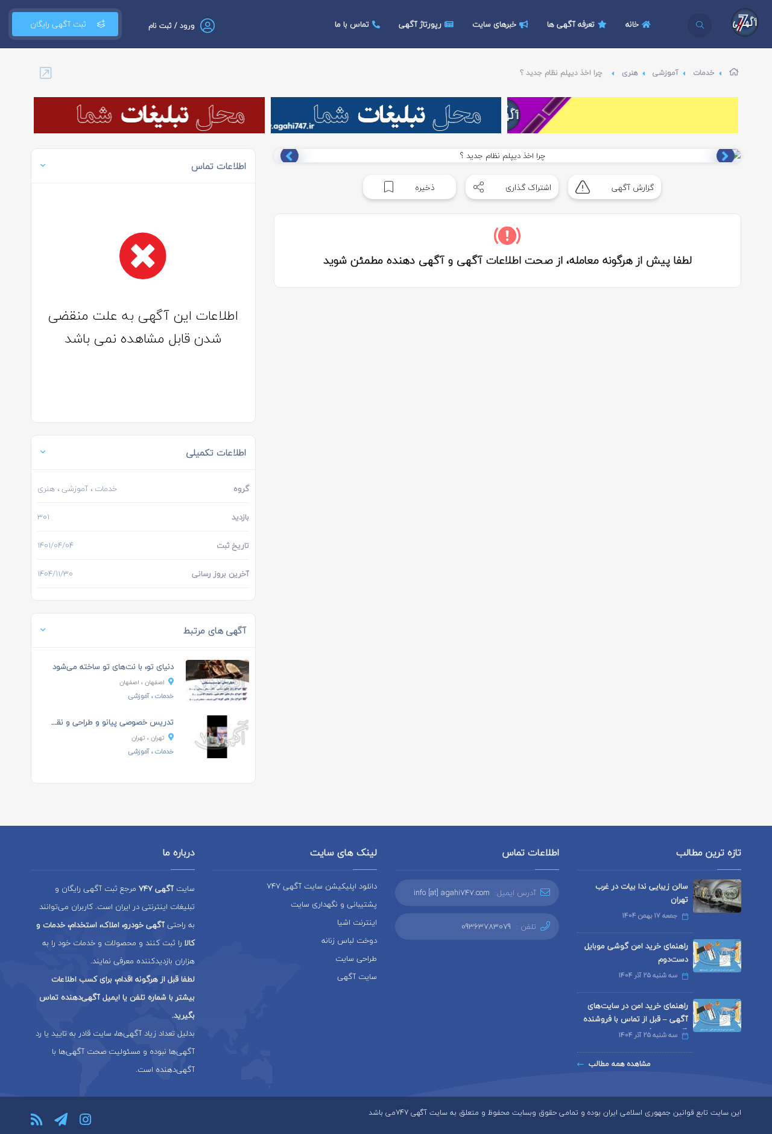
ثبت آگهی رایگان (58, 24)
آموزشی (666, 72)
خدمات (704, 72)
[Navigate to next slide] (289, 156)
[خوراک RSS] (36, 1119)
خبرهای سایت (494, 24)
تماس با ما (352, 24)
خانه (632, 24)
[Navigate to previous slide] (726, 156)
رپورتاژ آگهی (420, 24)
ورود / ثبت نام (171, 25)
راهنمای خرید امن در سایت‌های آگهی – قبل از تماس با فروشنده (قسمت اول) (635, 1019)
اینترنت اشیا (357, 922)
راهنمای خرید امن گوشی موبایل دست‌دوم (636, 952)
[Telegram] (61, 1119)
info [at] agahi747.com (452, 892)
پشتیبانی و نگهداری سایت (334, 904)
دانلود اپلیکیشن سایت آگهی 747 (322, 886)
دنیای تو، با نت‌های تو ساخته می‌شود (113, 666)
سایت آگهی (357, 976)
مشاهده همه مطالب (620, 1063)
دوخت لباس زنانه (349, 940)
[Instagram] (85, 1119)
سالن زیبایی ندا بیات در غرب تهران (641, 892)
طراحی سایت (356, 958)
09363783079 (486, 926)
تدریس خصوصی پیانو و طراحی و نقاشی (108, 722)
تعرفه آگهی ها (571, 24)
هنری (630, 72)
